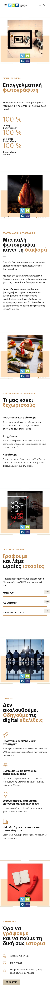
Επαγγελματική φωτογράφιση (19, 289)
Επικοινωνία (11, 982)
